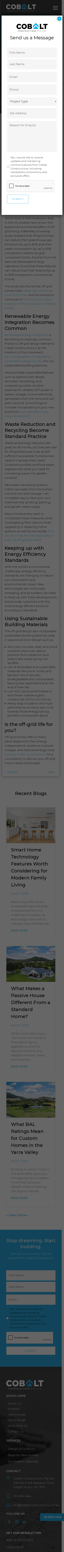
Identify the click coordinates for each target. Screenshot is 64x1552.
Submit (18, 199)
